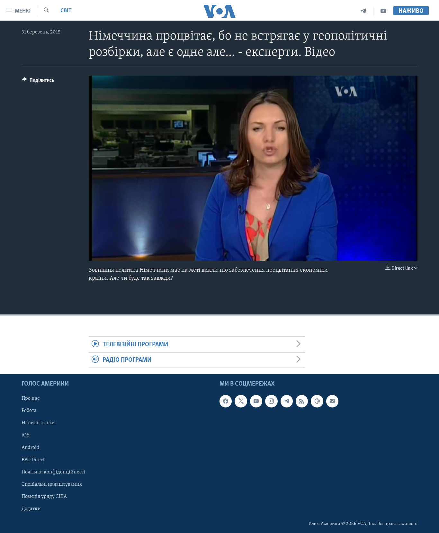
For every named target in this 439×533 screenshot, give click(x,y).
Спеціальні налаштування (52, 484)
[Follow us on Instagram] (271, 401)
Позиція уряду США (44, 496)
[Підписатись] (332, 401)
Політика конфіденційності (53, 472)
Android (31, 447)
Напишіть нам (38, 422)
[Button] (38, 82)
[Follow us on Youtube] (256, 401)
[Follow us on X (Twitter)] (241, 401)
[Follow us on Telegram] (287, 401)
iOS (26, 435)
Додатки (31, 508)
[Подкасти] (317, 401)
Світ (66, 11)
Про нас (31, 398)
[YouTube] (383, 11)
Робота (29, 410)
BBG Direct (33, 460)
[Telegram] (363, 11)
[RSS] (302, 401)
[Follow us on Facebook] (226, 401)
